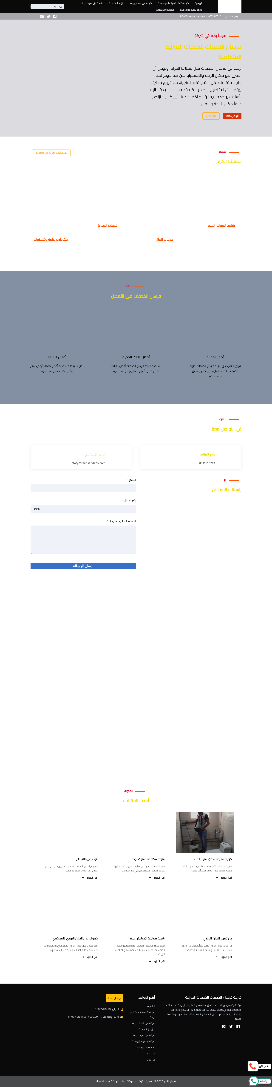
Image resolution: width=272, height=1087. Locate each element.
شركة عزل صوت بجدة (92, 3)
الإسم (131, 479)
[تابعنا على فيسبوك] (55, 16)
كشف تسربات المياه (221, 225)
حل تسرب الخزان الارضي (218, 938)
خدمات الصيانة (107, 225)
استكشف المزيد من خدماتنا (51, 152)
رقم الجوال (129, 500)
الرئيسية (198, 3)
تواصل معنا (232, 115)
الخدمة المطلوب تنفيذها (121, 521)
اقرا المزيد (226, 877)
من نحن (151, 1059)
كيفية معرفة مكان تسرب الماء (213, 859)
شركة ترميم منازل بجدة (191, 9)
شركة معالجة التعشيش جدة (147, 938)
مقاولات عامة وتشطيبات (51, 239)
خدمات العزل (164, 239)
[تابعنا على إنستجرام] (42, 16)
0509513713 (207, 463)
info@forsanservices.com (88, 463)
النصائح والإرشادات (165, 9)
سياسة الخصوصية (146, 1047)
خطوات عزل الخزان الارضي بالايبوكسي (75, 938)
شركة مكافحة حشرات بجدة (148, 859)
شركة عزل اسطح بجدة (141, 3)
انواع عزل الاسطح (87, 859)
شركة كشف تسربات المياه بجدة (173, 3)
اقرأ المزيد (210, 115)
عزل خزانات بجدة (116, 3)
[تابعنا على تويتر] (48, 16)
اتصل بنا (151, 1053)
